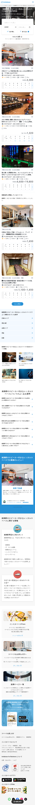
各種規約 (15, 745)
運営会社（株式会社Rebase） (10, 751)
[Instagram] (21, 799)
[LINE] (9, 799)
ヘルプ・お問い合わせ (8, 749)
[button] (17, 319)
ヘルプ (14, 760)
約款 (20, 745)
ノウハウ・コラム (6, 745)
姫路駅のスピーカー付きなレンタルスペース (24, 5)
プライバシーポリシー (8, 747)
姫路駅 (7, 27)
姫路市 (10, 5)
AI (32, 68)
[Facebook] (17, 799)
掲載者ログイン (20, 737)
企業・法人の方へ (6, 760)
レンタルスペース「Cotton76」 (14, 502)
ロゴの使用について (20, 749)
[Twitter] (13, 799)
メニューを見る (16, 635)
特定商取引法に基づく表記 (22, 747)
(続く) (31, 16)
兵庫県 (5, 5)
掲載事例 (28, 737)
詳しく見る (17, 665)
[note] (25, 799)
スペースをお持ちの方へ (8, 737)
